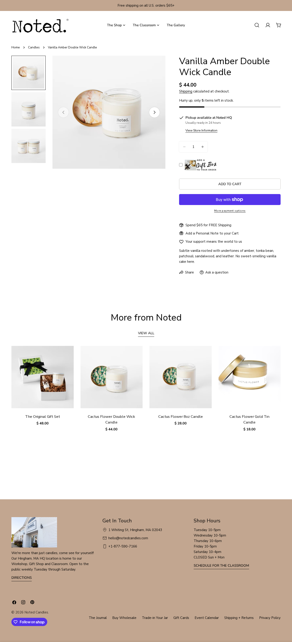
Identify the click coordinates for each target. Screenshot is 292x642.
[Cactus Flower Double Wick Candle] (112, 377)
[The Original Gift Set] (42, 377)
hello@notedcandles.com (128, 538)
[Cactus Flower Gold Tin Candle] (250, 377)
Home (15, 47)
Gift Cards (181, 618)
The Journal (98, 618)
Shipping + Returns (239, 618)
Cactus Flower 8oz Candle (180, 416)
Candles (34, 47)
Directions (21, 577)
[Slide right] (154, 112)
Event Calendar (207, 618)
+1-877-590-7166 (122, 546)
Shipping (185, 91)
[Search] (256, 25)
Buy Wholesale (124, 618)
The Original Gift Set (42, 416)
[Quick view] (67, 355)
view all (146, 333)
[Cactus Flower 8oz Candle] (180, 377)
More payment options (230, 211)
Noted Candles (36, 612)
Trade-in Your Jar (155, 618)
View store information (201, 130)
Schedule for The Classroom (221, 565)
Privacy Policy (270, 618)
